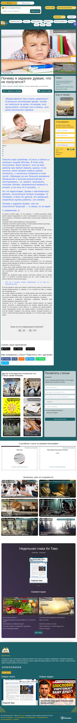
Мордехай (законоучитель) (57, 450)
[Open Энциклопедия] (41, 21)
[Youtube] (9, 667)
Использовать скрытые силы (9, 394)
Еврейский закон (26, 500)
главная (35, 481)
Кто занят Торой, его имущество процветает (17, 626)
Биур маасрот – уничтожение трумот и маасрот (21, 613)
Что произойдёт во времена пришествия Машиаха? (55, 533)
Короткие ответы (33, 519)
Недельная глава (23, 599)
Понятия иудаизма (33, 500)
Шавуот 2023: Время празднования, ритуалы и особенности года (32, 432)
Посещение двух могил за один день (15, 534)
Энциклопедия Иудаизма (22, 466)
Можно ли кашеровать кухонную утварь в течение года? (17, 514)
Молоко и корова (44, 628)
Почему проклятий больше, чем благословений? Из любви (64, 82)
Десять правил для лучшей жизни (11, 414)
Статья (73, 519)
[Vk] (16, 667)
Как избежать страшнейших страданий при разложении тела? (10, 432)
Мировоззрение (57, 481)
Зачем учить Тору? (61, 89)
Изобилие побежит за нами (47, 624)
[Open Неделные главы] (20, 21)
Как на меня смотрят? (10, 617)
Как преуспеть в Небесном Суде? (13, 624)
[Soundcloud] (20, 667)
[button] (75, 24)
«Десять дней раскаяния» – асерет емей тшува (32, 393)
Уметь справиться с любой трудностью (51, 626)
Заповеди (18, 599)
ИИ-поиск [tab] (9, 3)
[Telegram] (11, 667)
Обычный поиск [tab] (26, 3)
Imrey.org (21, 715)
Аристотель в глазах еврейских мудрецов (65, 113)
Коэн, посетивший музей (10, 628)
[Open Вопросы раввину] (65, 21)
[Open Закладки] (74, 17)
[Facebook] (3, 667)
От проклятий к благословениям (57, 614)
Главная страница (7, 86)
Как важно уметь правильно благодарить (52, 617)
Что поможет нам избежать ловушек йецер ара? (57, 515)
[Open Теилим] (74, 21)
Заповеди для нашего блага (64, 87)
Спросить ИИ (35, 11)
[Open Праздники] (51, 21)
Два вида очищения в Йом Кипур (32, 414)
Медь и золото (43, 620)
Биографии (14, 466)
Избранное (69, 519)
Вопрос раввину (19, 86)
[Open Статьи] (28, 21)
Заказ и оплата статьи (60, 419)
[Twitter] (5, 667)
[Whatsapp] (14, 667)
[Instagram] (7, 667)
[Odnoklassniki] (18, 667)
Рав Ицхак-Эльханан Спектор (19, 450)
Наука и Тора (63, 481)
